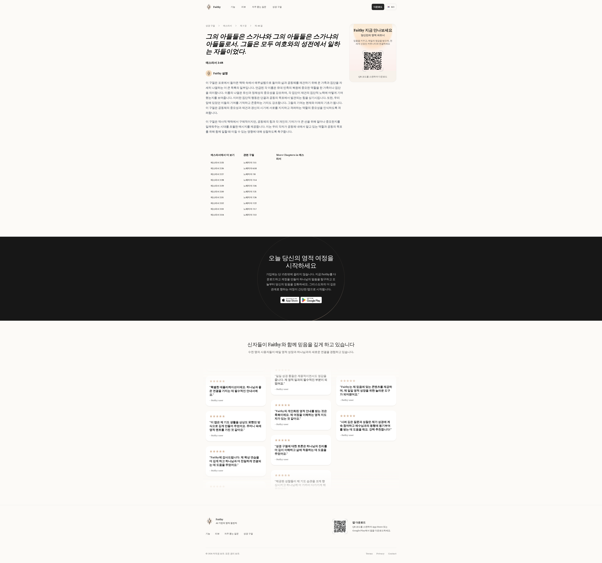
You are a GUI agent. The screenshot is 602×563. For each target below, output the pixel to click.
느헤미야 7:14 (249, 180)
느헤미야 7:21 (249, 191)
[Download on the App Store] (289, 300)
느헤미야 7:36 (249, 185)
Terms (369, 553)
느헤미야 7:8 (249, 174)
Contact (392, 553)
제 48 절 (259, 25)
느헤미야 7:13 (249, 214)
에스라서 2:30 (217, 191)
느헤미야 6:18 (249, 168)
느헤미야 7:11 (249, 162)
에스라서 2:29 (217, 185)
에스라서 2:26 (217, 168)
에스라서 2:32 (217, 203)
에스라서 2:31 (217, 197)
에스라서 (227, 25)
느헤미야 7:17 (249, 208)
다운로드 (378, 6)
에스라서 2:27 (217, 174)
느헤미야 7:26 (249, 197)
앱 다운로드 (359, 522)
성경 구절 (210, 25)
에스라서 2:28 (217, 180)
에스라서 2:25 (217, 162)
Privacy (380, 553)
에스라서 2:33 (217, 208)
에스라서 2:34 (217, 214)
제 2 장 (243, 25)
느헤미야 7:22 (249, 203)
